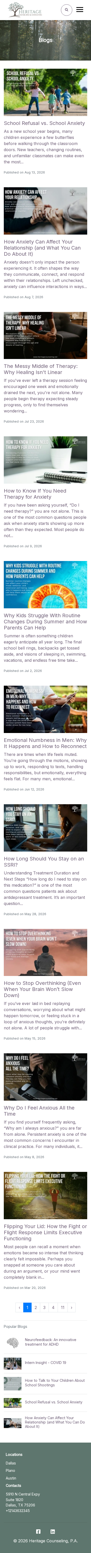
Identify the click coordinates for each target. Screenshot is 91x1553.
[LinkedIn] (53, 1532)
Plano (10, 1470)
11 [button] (62, 1307)
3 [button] (44, 1307)
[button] (19, 1307)
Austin (11, 1478)
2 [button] (36, 1307)
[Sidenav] (79, 10)
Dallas (11, 1463)
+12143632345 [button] (18, 1510)
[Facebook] (38, 1532)
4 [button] (53, 1307)
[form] (66, 10)
